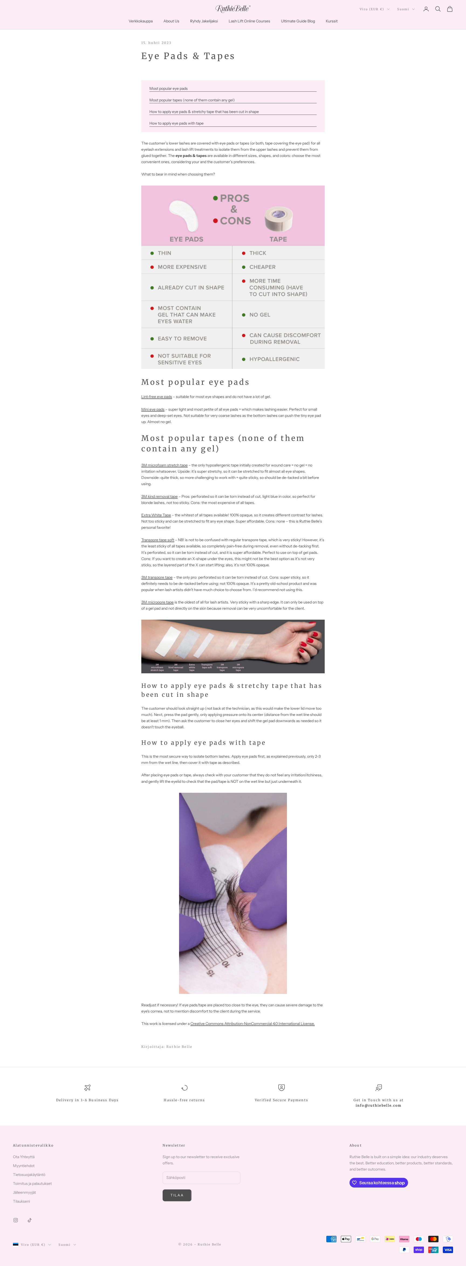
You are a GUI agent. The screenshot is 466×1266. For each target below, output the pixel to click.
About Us (171, 21)
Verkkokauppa (141, 21)
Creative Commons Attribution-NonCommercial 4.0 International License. (252, 1023)
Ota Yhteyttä (24, 1156)
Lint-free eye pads (156, 396)
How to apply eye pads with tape (176, 123)
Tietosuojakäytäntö (29, 1174)
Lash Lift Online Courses (249, 21)
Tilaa (177, 1195)
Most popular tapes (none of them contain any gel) (192, 100)
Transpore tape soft (157, 539)
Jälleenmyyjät (24, 1192)
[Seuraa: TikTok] (29, 1220)
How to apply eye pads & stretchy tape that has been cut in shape (204, 111)
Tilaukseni (21, 1201)
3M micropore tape (157, 602)
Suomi (403, 9)
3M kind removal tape (159, 496)
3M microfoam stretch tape (164, 465)
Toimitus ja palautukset (32, 1183)
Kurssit (332, 21)
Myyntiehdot (24, 1165)
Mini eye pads (153, 409)
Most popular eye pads (168, 88)
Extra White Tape (156, 515)
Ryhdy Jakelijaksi (204, 21)
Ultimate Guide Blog (298, 21)
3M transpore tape (157, 577)
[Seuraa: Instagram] (15, 1220)
